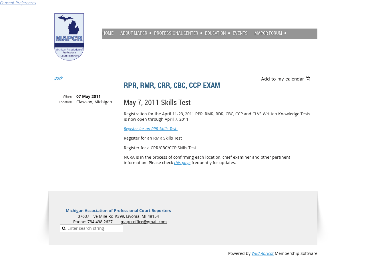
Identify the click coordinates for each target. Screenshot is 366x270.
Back (58, 78)
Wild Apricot (263, 253)
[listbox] (286, 78)
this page (182, 162)
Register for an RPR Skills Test (151, 128)
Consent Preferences (18, 2)
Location (65, 102)
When (67, 96)
